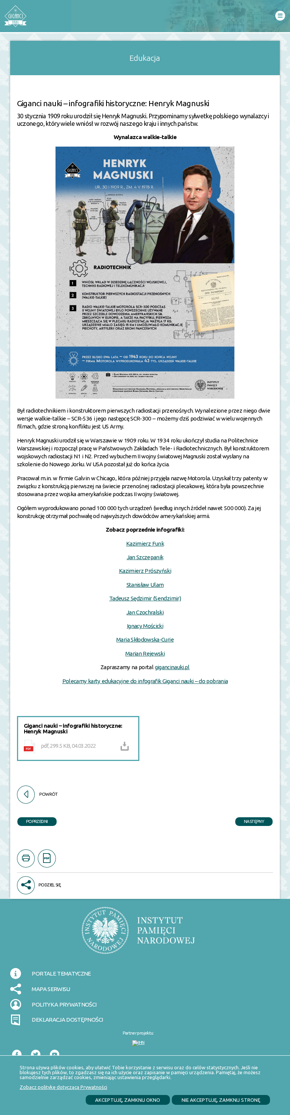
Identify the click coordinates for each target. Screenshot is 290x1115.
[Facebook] (19, 1054)
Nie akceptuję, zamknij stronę (221, 1100)
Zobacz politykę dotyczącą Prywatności (63, 1087)
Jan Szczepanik (145, 557)
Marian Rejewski (145, 653)
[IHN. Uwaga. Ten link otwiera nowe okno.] (138, 1043)
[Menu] (280, 16)
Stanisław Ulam (145, 584)
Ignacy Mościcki (145, 626)
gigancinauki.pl (172, 667)
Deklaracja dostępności (67, 1019)
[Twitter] (38, 1054)
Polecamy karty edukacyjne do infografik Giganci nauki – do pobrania (145, 681)
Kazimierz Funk (145, 543)
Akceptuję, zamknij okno (127, 1100)
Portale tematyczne (61, 973)
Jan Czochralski (145, 612)
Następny (249, 820)
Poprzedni (32, 820)
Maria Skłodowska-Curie (145, 639)
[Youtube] (57, 1054)
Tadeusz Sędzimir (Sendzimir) (145, 598)
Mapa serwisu (51, 989)
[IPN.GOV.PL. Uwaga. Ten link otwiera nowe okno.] (138, 935)
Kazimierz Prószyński (145, 571)
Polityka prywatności (64, 1004)
